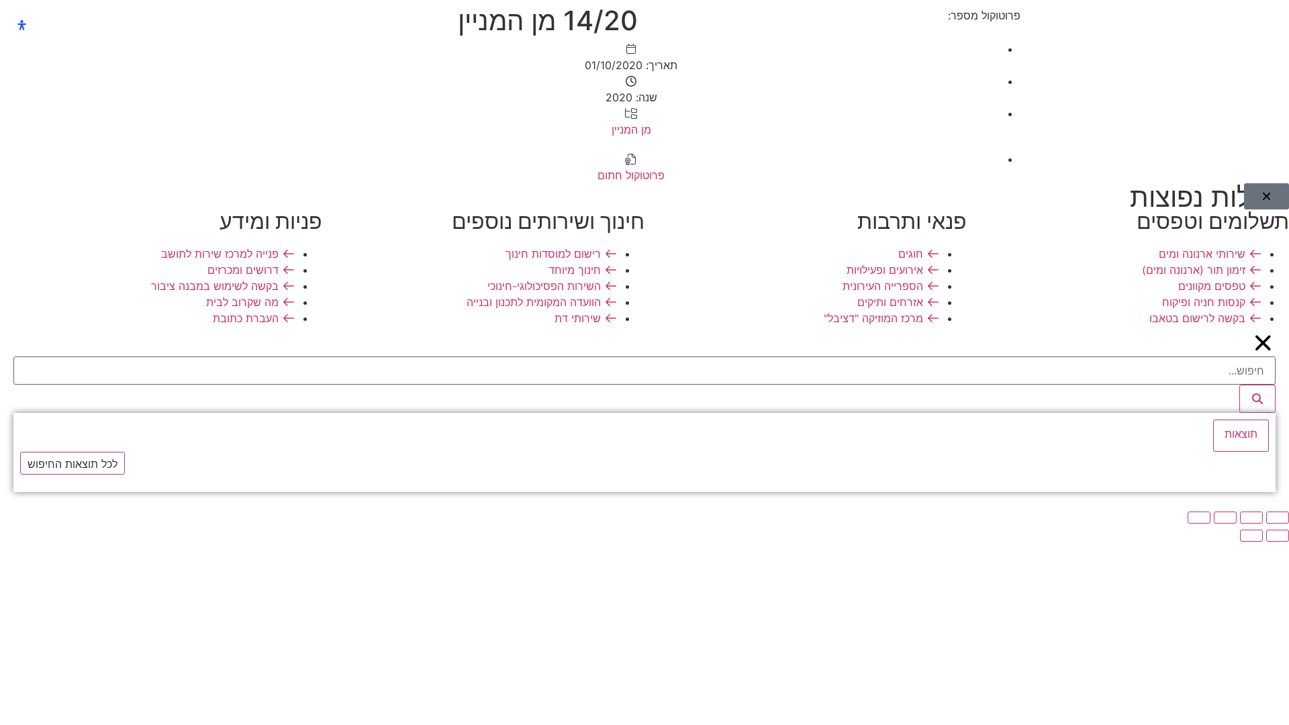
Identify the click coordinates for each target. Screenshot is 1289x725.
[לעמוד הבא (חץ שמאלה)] (1251, 536)
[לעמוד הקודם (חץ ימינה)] (1277, 536)
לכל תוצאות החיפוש (72, 464)
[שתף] (1225, 518)
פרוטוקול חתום (631, 175)
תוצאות (1241, 433)
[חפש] (1257, 399)
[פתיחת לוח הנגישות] (21, 25)
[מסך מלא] (1251, 518)
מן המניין (631, 129)
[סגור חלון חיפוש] (1266, 196)
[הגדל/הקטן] (1277, 518)
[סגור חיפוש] (1263, 343)
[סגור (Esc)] (1199, 518)
